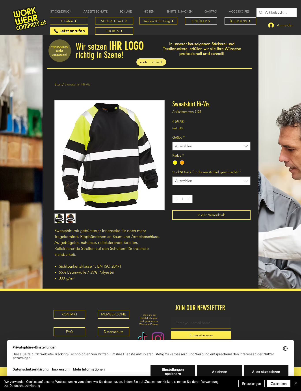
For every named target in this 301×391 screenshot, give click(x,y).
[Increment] (189, 199)
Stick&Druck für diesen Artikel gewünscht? (206, 172)
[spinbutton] (182, 199)
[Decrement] (175, 199)
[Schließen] (295, 383)
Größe (178, 137)
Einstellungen (251, 383)
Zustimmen (279, 383)
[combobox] (211, 146)
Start (57, 84)
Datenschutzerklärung (24, 385)
